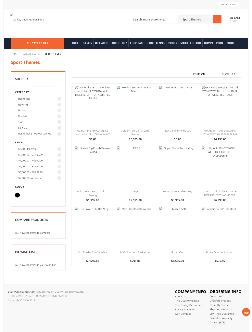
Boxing (23, 110)
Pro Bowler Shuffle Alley (92, 252)
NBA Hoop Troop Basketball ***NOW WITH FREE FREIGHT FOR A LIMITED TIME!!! (219, 134)
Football (23, 116)
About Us (180, 296)
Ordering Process (220, 300)
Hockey (23, 128)
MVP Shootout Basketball (135, 252)
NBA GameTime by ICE (177, 130)
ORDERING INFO (226, 291)
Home (14, 54)
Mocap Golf (177, 252)
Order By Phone (219, 305)
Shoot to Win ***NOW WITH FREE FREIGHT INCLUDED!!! (220, 193)
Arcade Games (31, 54)
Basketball (25, 98)
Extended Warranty (221, 318)
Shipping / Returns (221, 309)
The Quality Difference (188, 305)
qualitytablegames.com (21, 291)
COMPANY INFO (190, 291)
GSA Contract (183, 313)
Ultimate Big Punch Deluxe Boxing (92, 193)
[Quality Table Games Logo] (28, 23)
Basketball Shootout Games (35, 133)
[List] (77, 74)
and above (31, 178)
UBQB (135, 191)
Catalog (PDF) (217, 322)
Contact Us (216, 296)
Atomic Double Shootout (220, 252)
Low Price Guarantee (222, 313)
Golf (21, 122)
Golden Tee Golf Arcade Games (135, 132)
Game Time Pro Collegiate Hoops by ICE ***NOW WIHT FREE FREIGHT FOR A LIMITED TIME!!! (92, 136)
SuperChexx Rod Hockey (177, 191)
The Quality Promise (187, 300)
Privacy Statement (185, 309)
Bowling (23, 104)
